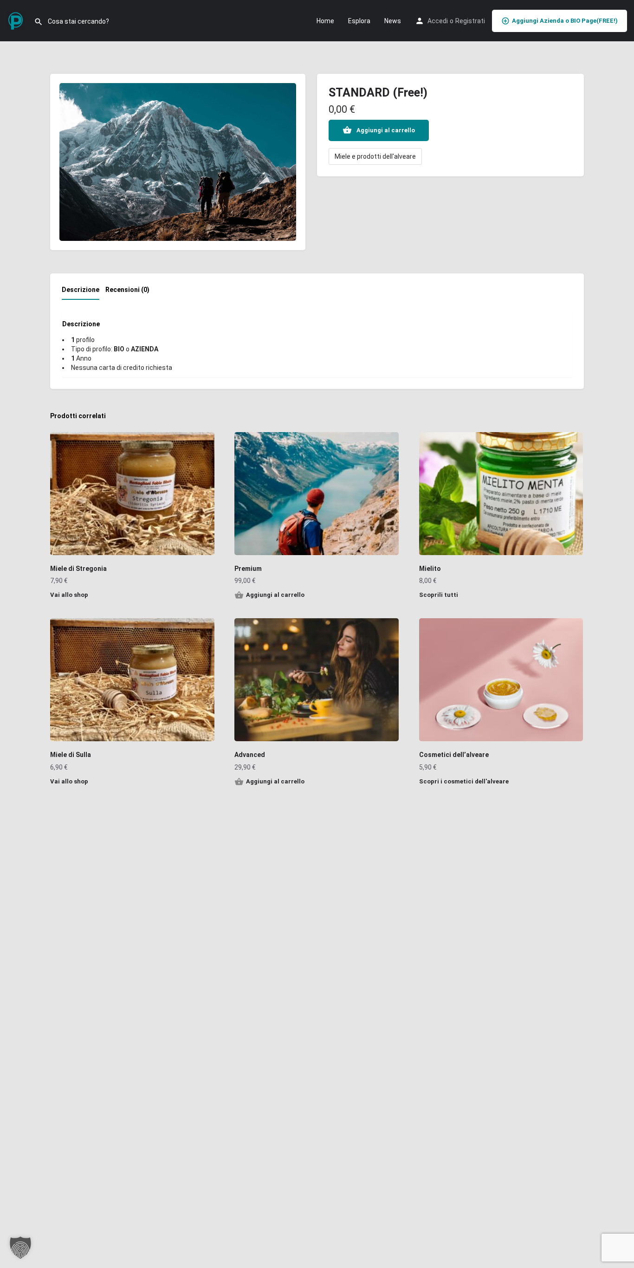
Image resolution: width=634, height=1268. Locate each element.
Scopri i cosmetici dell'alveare (464, 781)
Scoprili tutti (438, 594)
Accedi (437, 21)
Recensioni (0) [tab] (127, 289)
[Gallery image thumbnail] (177, 162)
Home (325, 21)
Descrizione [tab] (80, 289)
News (392, 21)
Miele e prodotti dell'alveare (375, 156)
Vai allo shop (69, 594)
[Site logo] (17, 20)
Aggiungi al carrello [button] (275, 594)
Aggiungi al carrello (385, 130)
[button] (20, 1247)
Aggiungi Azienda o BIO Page (565, 20)
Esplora (359, 21)
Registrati (470, 21)
